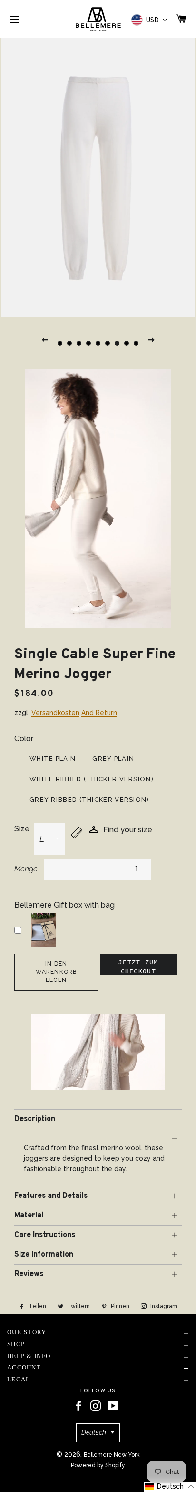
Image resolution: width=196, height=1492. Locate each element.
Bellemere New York (112, 1454)
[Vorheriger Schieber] (44, 339)
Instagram (163, 1306)
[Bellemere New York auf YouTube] (113, 1406)
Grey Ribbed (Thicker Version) (89, 799)
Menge (26, 868)
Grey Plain (113, 758)
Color (23, 738)
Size (21, 828)
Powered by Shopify (98, 1465)
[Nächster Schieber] (151, 339)
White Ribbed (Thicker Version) (91, 779)
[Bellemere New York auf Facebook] (78, 1406)
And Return (99, 712)
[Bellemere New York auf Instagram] (95, 1406)
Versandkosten (55, 712)
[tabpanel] (98, 176)
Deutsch (93, 1432)
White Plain (52, 758)
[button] (170, 1487)
